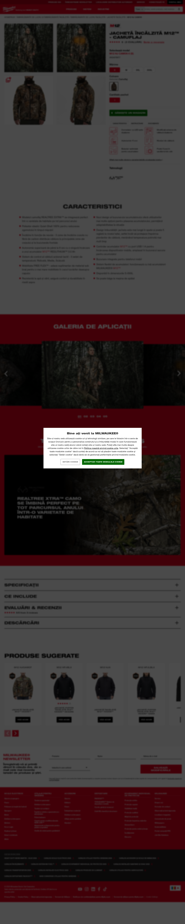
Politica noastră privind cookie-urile (101, 448)
